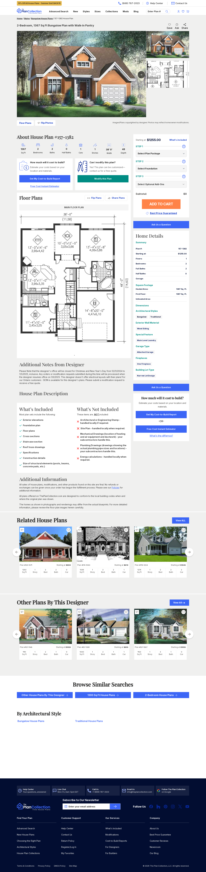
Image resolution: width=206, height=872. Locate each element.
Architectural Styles (26, 847)
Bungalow (141, 317)
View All (177, 602)
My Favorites (67, 853)
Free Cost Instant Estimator (161, 429)
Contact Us (66, 834)
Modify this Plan (103, 178)
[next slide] (189, 552)
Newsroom (155, 847)
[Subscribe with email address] (115, 806)
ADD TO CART (161, 204)
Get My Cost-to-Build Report (45, 178)
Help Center (67, 828)
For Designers (112, 847)
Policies (115, 487)
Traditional (155, 317)
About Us (154, 828)
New (75, 11)
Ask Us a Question (161, 224)
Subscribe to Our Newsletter (81, 800)
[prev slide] (16, 552)
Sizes (98, 11)
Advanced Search (58, 11)
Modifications (112, 834)
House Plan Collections (28, 853)
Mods (126, 11)
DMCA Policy (59, 866)
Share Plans (118, 198)
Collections (111, 11)
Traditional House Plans (89, 721)
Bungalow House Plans (42, 18)
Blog (136, 11)
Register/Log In (68, 847)
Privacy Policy (44, 866)
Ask (177, 27)
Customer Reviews (159, 841)
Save (169, 27)
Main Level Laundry (146, 340)
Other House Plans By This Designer (43, 695)
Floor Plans (25, 123)
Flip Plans (96, 198)
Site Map (73, 866)
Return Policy (67, 841)
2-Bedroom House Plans (159, 695)
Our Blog (154, 853)
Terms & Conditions (25, 866)
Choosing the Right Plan (29, 841)
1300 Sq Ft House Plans (101, 695)
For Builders (111, 853)
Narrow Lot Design (146, 376)
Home (19, 18)
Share (184, 27)
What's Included (113, 828)
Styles (86, 11)
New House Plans (25, 834)
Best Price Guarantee (160, 834)
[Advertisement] (103, 755)
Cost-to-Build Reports (116, 841)
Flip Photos (47, 123)
